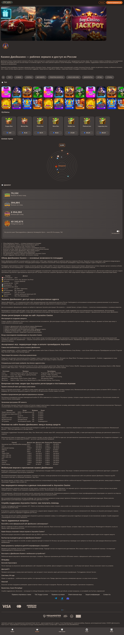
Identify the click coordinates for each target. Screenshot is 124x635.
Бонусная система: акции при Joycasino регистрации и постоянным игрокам (26, 249)
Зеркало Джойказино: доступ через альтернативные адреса (21, 244)
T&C (61, 232)
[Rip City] (37, 92)
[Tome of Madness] (16, 92)
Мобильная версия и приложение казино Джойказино (19, 252)
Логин (102, 2)
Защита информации (92, 594)
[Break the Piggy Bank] (6, 103)
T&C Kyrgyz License (41, 594)
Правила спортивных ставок (21, 594)
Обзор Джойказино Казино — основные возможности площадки (22, 243)
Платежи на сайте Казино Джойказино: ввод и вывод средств (21, 250)
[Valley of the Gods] (16, 103)
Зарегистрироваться (114, 2)
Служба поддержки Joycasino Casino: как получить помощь (20, 255)
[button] (58, 77)
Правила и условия (58, 594)
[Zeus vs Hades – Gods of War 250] (37, 103)
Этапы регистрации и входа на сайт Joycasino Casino (19, 246)
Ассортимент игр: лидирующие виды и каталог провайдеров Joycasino (24, 247)
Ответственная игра (75, 594)
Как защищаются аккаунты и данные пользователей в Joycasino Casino (24, 253)
